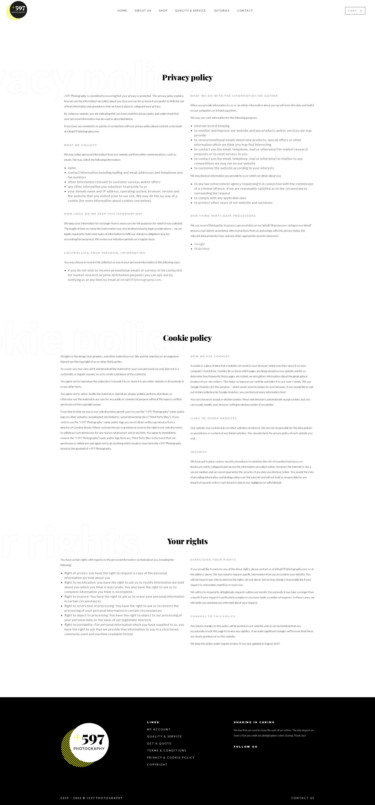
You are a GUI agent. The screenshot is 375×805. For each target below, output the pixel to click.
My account (159, 729)
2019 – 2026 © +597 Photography (92, 798)
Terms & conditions (167, 750)
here (283, 392)
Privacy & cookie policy (171, 757)
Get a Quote (159, 743)
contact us (303, 798)
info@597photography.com (83, 131)
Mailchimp (202, 248)
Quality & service (164, 736)
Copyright (157, 764)
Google (199, 244)
